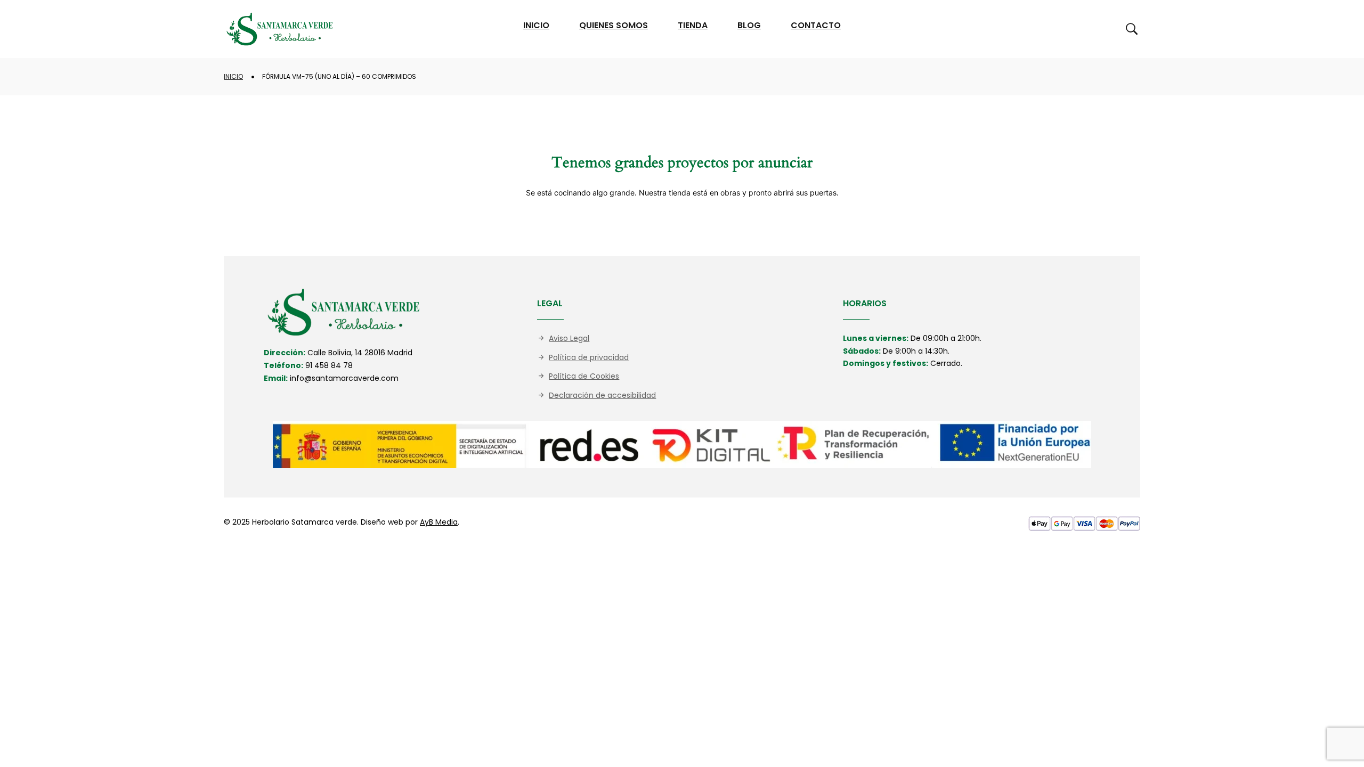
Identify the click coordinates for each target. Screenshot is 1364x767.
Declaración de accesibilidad (602, 395)
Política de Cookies (584, 376)
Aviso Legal (569, 338)
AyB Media (439, 522)
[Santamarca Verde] (280, 29)
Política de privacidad (589, 357)
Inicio (233, 76)
